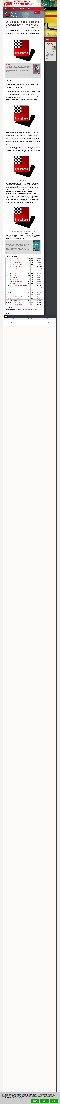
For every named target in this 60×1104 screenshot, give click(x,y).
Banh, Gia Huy (16, 298)
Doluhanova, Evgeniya (17, 281)
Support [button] (31, 8)
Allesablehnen (44, 1101)
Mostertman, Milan (17, 283)
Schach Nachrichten (17, 14)
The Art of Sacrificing (12, 241)
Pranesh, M (15, 268)
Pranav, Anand (16, 260)
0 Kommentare (38, 27)
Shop (6, 8)
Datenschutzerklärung (18, 1097)
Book (13, 318)
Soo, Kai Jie (15, 279)
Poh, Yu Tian (15, 275)
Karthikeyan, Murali (17, 258)
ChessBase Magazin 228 (49, 44)
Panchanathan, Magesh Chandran (20, 285)
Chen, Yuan (15, 289)
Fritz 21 (8, 64)
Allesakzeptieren (54, 1101)
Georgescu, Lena (16, 300)
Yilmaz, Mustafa (16, 262)
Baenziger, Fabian (16, 292)
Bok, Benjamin (16, 273)
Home (12, 8)
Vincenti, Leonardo (17, 287)
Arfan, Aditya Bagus (17, 290)
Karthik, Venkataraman (17, 264)
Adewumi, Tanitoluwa (17, 304)
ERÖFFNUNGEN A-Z (21, 8)
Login (51, 8)
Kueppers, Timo (16, 302)
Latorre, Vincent (16, 277)
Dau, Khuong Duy (16, 266)
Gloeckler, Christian (17, 270)
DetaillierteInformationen (35, 1101)
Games (47, 318)
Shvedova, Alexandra (17, 296)
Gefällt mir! (32, 27)
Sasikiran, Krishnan (17, 271)
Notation (30, 318)
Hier (18, 1096)
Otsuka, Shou (16, 294)
